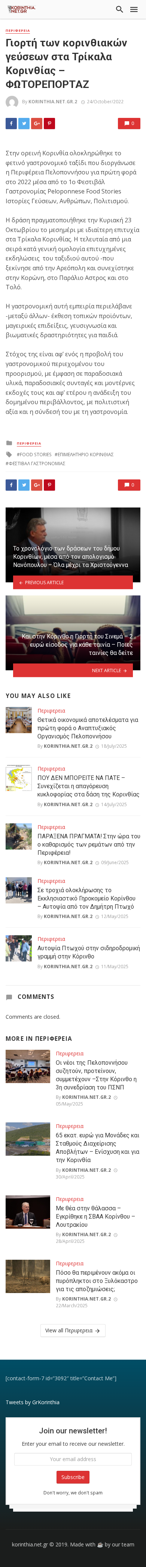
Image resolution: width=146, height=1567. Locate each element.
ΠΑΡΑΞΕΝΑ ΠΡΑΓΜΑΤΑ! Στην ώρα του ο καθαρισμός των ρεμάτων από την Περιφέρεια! (88, 844)
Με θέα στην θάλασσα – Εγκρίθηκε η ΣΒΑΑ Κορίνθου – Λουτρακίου (95, 1216)
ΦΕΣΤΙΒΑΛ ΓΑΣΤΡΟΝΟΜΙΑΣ (37, 463)
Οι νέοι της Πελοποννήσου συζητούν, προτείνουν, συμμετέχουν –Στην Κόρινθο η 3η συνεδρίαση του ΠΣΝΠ (96, 1075)
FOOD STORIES (36, 454)
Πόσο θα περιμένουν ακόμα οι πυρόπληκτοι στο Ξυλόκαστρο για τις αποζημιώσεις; (97, 1281)
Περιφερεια (18, 30)
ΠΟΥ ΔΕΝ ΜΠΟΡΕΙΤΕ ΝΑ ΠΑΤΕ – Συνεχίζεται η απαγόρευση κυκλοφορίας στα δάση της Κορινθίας (88, 786)
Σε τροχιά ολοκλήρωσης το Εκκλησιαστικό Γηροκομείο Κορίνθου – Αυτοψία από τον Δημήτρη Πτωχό (86, 898)
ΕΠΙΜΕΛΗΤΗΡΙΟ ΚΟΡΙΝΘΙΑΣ (86, 454)
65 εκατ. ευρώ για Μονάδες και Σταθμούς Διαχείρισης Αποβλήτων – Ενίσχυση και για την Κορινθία (97, 1148)
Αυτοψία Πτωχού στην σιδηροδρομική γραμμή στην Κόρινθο (88, 952)
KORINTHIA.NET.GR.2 (52, 101)
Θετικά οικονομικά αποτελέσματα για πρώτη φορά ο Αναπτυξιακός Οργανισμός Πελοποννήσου (87, 728)
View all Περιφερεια (68, 1330)
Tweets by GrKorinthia (33, 1402)
